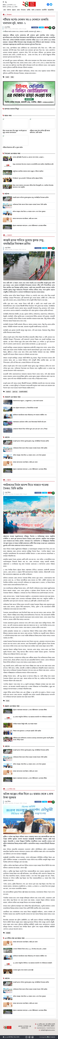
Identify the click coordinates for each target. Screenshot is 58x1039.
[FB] (48, 4)
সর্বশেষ (9, 10)
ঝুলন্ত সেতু (15, 392)
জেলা (18, 10)
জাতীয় (28, 10)
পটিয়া (12, 77)
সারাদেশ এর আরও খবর (12, 397)
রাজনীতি (44, 10)
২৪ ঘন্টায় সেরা (11, 789)
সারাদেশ (9, 235)
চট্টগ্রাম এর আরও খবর (12, 706)
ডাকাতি (7, 77)
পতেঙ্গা (7, 701)
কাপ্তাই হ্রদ (8, 392)
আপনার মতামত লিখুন (11, 109)
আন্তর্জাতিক (51, 10)
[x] (51, 4)
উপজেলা (23, 10)
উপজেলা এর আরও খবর (12, 154)
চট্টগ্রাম (14, 10)
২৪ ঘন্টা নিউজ (10, 1037)
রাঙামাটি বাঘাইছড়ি (23, 392)
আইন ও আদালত (36, 10)
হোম (4, 10)
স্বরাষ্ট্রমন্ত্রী (8, 933)
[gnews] (54, 4)
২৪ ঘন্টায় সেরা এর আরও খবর (14, 938)
